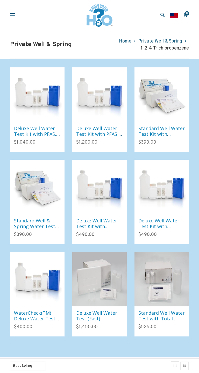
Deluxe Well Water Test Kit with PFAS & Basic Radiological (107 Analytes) (99, 136)
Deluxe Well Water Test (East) (96, 316)
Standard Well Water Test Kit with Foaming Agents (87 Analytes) (161, 136)
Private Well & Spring (160, 41)
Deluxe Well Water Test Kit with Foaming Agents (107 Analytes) (96, 229)
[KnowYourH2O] (99, 15)
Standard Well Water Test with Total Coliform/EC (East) (161, 318)
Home (125, 41)
